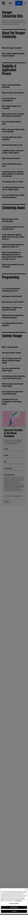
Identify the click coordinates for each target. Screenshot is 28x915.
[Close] (26, 889)
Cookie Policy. (18, 900)
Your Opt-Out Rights (14, 903)
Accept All (14, 911)
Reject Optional (14, 907)
